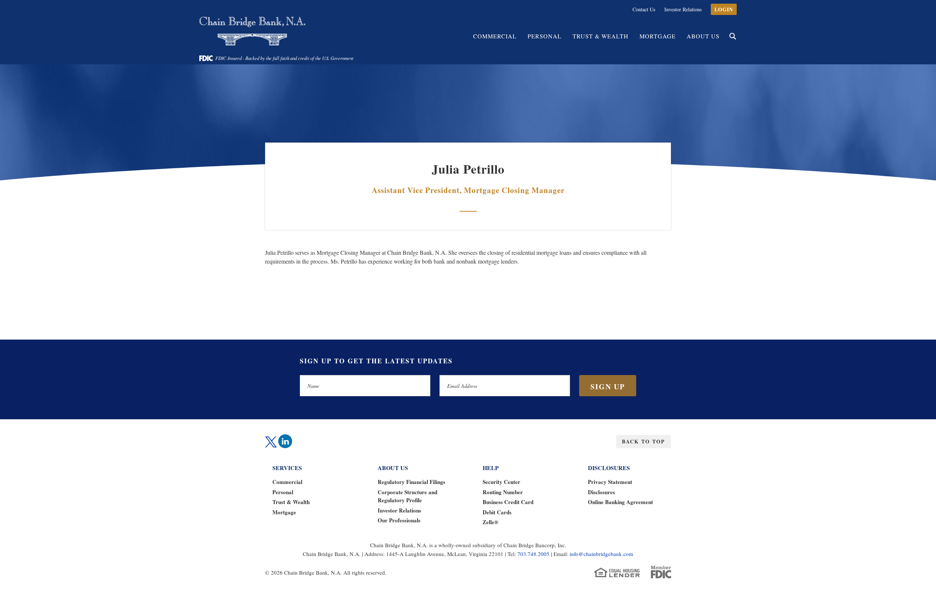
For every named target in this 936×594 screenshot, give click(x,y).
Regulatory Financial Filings (411, 482)
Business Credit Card (508, 502)
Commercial (287, 482)
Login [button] (723, 9)
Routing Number (503, 492)
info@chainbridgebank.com (601, 553)
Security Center (501, 482)
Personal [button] (545, 36)
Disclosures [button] (609, 468)
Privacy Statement (610, 482)
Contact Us (644, 9)
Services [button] (287, 468)
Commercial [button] (495, 36)
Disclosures (601, 492)
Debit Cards (497, 512)
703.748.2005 (533, 553)
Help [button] (491, 468)
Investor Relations (683, 9)
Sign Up (607, 386)
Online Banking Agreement (620, 502)
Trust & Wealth (291, 502)
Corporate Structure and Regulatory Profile (407, 496)
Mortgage (657, 36)
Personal (282, 492)
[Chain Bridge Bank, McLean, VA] (252, 31)
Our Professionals (399, 520)
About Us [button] (703, 36)
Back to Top (643, 441)
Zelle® (490, 522)
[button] (733, 36)
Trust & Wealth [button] (601, 36)
